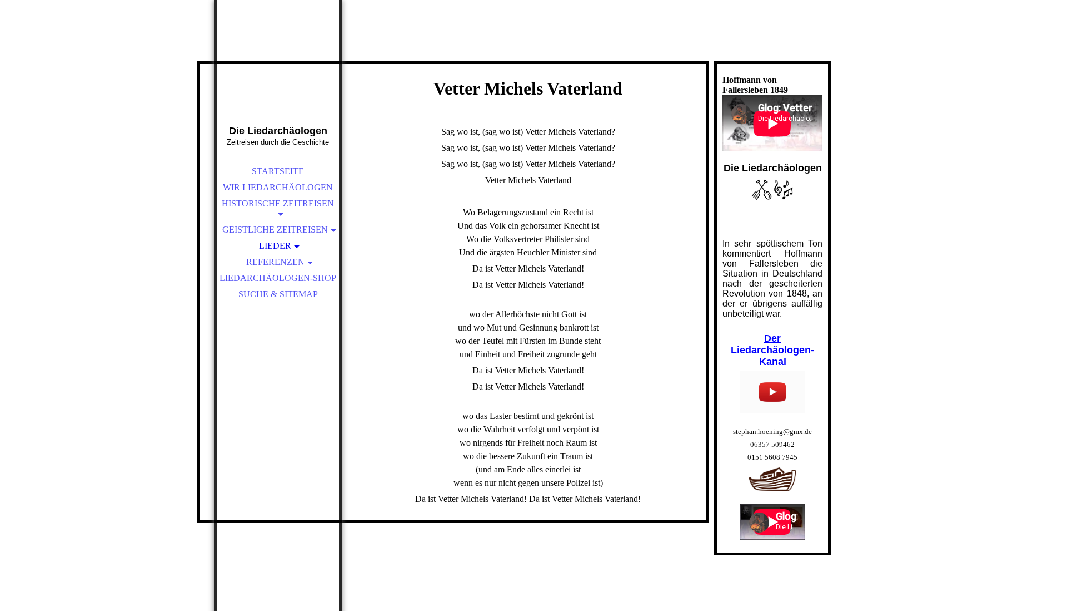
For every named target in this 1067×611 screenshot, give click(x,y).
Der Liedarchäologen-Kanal (772, 350)
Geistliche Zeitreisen (275, 229)
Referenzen (275, 262)
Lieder (275, 245)
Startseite (278, 171)
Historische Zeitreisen (278, 203)
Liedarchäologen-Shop (278, 278)
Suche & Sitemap (278, 294)
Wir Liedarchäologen (278, 187)
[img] (278, 78)
